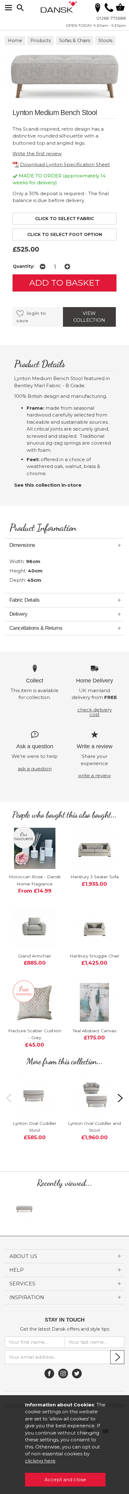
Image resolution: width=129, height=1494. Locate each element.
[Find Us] (97, 7)
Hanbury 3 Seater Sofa (94, 876)
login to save (31, 317)
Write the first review (37, 154)
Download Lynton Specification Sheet (65, 164)
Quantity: (23, 266)
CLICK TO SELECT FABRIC (64, 218)
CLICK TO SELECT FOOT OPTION (64, 234)
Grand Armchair (34, 955)
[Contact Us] (109, 10)
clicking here (40, 1461)
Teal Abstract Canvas (94, 1030)
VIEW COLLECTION (89, 316)
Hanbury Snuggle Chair (94, 955)
